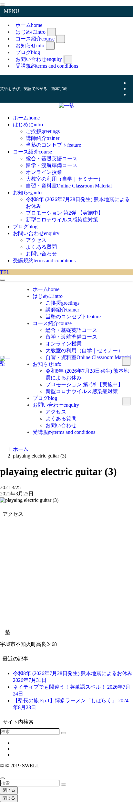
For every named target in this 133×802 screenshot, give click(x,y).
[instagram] (131, 89)
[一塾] (66, 105)
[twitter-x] (131, 83)
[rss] (131, 94)
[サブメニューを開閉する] (51, 32)
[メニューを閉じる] (2, 5)
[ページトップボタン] (2, 778)
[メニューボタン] (2, 280)
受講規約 (46, 66)
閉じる (9, 790)
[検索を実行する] (63, 733)
